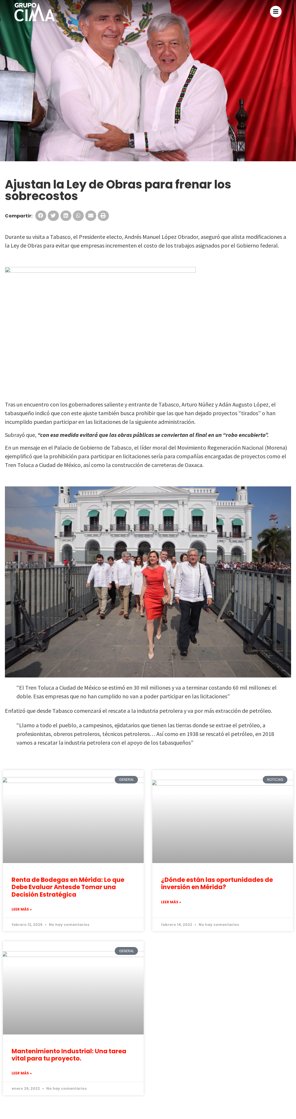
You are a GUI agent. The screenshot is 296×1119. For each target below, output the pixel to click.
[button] (40, 215)
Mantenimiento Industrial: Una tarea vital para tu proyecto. (69, 1055)
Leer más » (22, 909)
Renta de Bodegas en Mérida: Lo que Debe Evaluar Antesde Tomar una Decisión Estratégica (68, 887)
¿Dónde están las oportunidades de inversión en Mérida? (217, 883)
